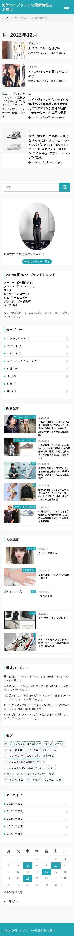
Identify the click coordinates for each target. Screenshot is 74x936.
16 (64, 81)
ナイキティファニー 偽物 (40, 774)
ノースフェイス (44, 743)
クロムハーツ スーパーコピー (20, 286)
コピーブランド (47, 767)
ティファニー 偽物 (51, 779)
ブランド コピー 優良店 (17, 301)
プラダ (7, 290)
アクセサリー (35, 43)
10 (55, 865)
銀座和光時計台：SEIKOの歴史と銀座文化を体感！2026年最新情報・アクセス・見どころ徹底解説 (53, 473)
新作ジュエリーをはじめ (44, 48)
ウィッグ (33, 66)
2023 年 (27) (15, 826)
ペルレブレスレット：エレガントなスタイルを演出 (33, 714)
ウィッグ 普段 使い (47, 553)
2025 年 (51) (15, 811)
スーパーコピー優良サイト (19, 282)
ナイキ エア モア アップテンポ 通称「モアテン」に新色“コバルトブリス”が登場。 (54, 642)
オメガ (30, 743)
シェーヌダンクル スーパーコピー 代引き (53, 576)
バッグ (14, 353)
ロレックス (19, 743)
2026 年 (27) (15, 803)
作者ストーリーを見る (37, 261)
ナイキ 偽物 (33, 779)
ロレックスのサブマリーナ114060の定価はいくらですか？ (37, 705)
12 (64, 53)
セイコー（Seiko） (14, 749)
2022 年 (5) (14, 833)
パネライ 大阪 (45, 596)
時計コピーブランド (15, 774)
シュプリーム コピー (15, 297)
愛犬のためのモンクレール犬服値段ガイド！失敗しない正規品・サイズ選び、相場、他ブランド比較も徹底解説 (53, 495)
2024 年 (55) (15, 818)
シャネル (59, 743)
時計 (13, 368)
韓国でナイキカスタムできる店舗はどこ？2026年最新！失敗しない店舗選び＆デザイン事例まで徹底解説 (53, 516)
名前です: (9, 254)
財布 (12, 383)
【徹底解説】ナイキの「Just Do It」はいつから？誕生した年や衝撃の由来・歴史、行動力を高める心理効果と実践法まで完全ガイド (54, 451)
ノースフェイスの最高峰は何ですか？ (24, 762)
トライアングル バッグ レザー (53, 618)
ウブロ (41, 755)
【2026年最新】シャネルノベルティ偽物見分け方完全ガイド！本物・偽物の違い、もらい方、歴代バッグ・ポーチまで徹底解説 (53, 428)
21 (27, 878)
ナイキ (7, 743)
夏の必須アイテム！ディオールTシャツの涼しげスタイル (36, 676)
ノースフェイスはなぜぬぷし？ (20, 767)
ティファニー (33, 749)
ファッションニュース (23, 361)
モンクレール (49, 749)
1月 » (15, 901)
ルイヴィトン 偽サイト (17, 293)
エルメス (31, 755)
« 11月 (7, 901)
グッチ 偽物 (10, 305)
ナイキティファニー (15, 779)
